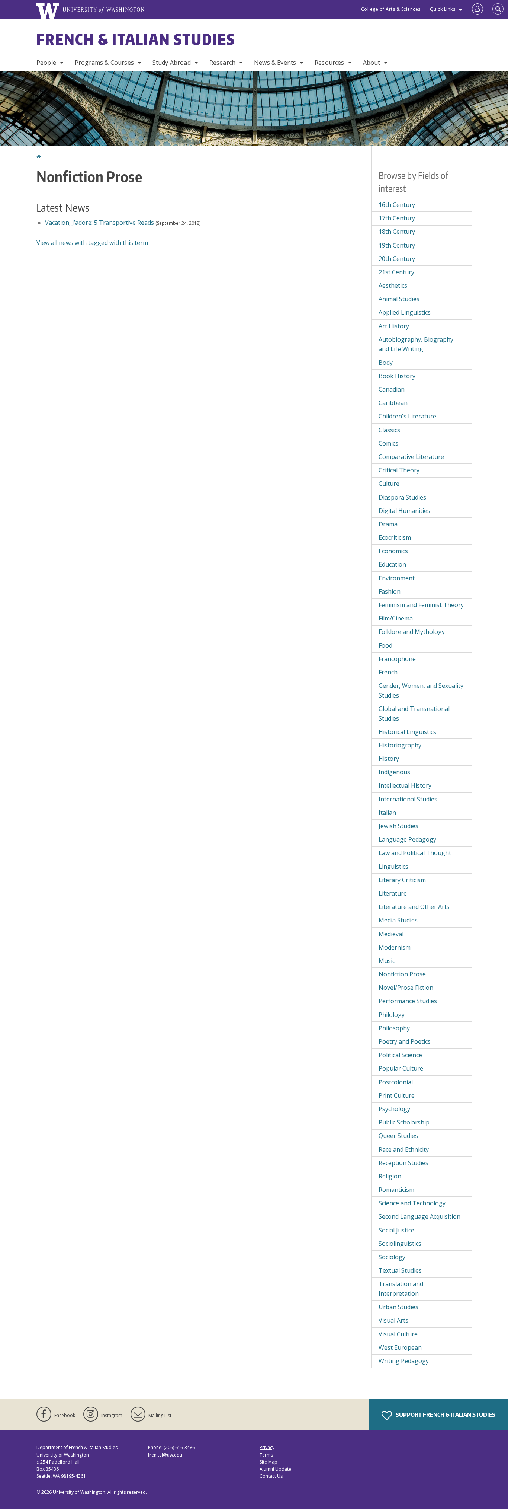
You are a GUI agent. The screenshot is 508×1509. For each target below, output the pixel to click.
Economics (393, 551)
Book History (397, 376)
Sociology (392, 1257)
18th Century (397, 231)
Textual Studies (400, 1270)
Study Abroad (171, 62)
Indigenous (394, 772)
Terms (266, 1455)
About (371, 62)
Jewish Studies (398, 826)
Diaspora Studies (402, 497)
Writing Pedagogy (404, 1361)
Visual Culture (398, 1334)
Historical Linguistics (407, 732)
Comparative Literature (411, 457)
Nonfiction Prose (402, 974)
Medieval (391, 934)
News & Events (275, 62)
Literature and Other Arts (414, 907)
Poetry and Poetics (405, 1041)
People (46, 62)
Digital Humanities (404, 511)
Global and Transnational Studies (414, 713)
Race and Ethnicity (404, 1149)
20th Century (397, 259)
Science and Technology (412, 1203)
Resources (329, 62)
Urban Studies (398, 1307)
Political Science (400, 1055)
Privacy (267, 1447)
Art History (394, 326)
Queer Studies (398, 1136)
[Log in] (477, 9)
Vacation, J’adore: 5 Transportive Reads (99, 222)
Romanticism (396, 1190)
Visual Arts (393, 1320)
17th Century (397, 218)
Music (387, 961)
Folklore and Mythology (412, 632)
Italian (387, 812)
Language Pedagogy (407, 839)
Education (392, 564)
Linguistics (393, 866)
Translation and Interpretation (401, 1289)
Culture (389, 483)
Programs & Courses (104, 62)
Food (385, 645)
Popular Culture (401, 1068)
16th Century (397, 205)
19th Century (397, 245)
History (389, 758)
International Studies (408, 799)
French (388, 672)
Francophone (397, 659)
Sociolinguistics (400, 1244)
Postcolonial (396, 1082)
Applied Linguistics (405, 312)
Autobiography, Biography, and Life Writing (417, 344)
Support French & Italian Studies (445, 1414)
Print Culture (397, 1095)
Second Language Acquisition (419, 1216)
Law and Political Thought (415, 853)
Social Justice (396, 1230)
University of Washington (79, 1492)
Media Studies (398, 920)
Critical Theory (399, 470)
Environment (397, 578)
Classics (389, 430)
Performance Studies (408, 1001)
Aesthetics (393, 285)
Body (386, 362)
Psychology (394, 1109)
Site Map (268, 1462)
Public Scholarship (404, 1122)
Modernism (395, 947)
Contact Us (271, 1476)
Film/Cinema (396, 618)
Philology (392, 1015)
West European (400, 1347)
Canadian (392, 389)
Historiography (400, 745)
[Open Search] (498, 9)
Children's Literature (407, 416)
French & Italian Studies (135, 39)
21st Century (396, 272)
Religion (390, 1176)
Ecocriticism (395, 537)
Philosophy (394, 1028)
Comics (388, 443)
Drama (388, 524)
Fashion (390, 591)
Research (222, 62)
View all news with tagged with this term (92, 243)
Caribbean (393, 403)
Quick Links (443, 9)
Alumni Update (275, 1469)
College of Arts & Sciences (391, 9)
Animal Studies (399, 299)
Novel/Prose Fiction (406, 987)
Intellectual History (405, 785)
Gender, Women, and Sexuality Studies (421, 690)
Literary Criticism (402, 880)
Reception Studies (403, 1163)
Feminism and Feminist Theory (421, 605)
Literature (393, 893)
